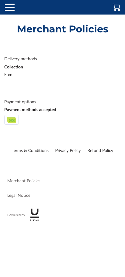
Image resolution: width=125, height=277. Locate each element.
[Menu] (10, 7)
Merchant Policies (23, 181)
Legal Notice (18, 195)
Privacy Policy (68, 151)
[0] (116, 7)
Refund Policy (100, 151)
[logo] (34, 215)
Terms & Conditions (30, 151)
